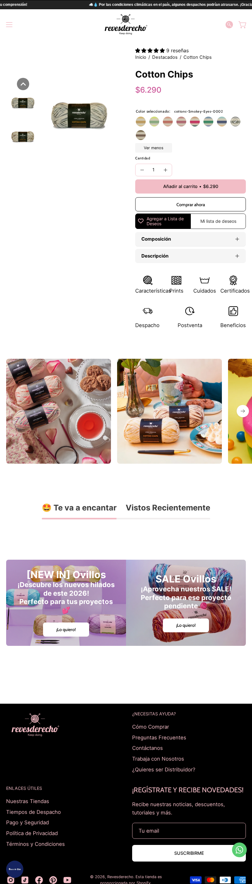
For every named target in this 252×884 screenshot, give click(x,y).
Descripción (154, 256)
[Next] (243, 411)
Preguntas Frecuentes (159, 737)
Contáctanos (147, 748)
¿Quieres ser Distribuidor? (163, 769)
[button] (229, 24)
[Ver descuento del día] (14, 869)
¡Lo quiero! (66, 629)
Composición (156, 239)
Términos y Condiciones (35, 844)
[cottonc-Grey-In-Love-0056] (195, 121)
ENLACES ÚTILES (24, 788)
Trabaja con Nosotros (158, 758)
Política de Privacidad (32, 833)
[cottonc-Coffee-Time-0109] (141, 135)
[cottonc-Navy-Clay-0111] (222, 121)
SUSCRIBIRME (189, 853)
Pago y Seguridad (27, 822)
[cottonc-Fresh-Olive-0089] (154, 121)
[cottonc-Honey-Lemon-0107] (141, 121)
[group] (126, 411)
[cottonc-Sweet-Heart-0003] (168, 121)
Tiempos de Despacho (33, 812)
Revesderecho (120, 876)
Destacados (165, 57)
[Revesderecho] (126, 24)
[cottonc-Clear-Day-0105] (208, 121)
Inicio (140, 57)
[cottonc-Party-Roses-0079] (181, 121)
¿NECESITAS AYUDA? (154, 713)
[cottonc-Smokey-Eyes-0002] (235, 121)
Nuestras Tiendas (27, 801)
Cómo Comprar (150, 727)
